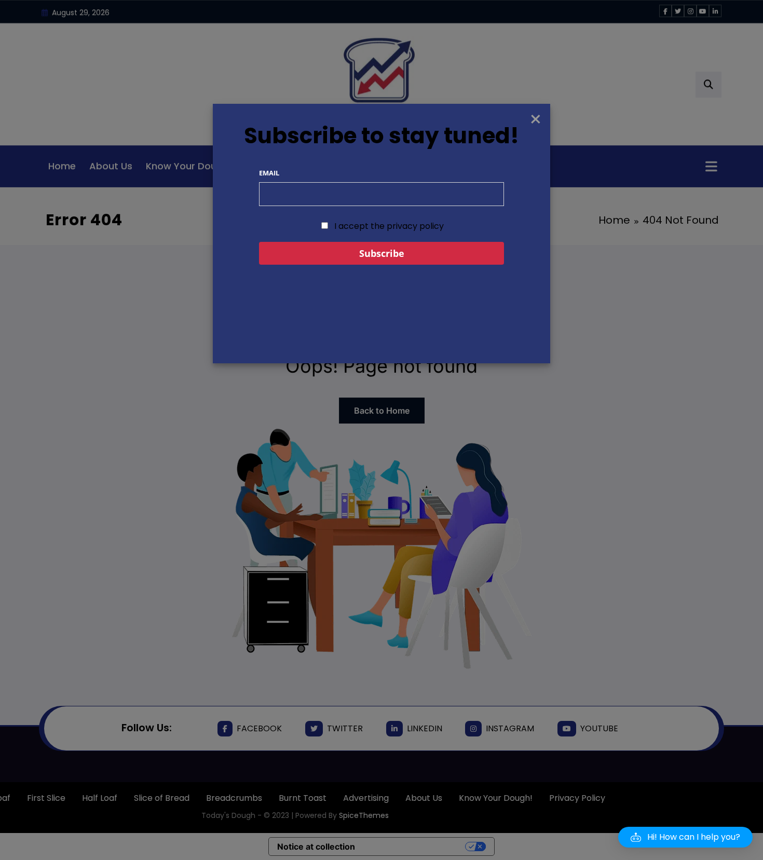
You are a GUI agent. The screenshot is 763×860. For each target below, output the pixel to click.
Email (269, 173)
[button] (685, 837)
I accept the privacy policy (388, 226)
